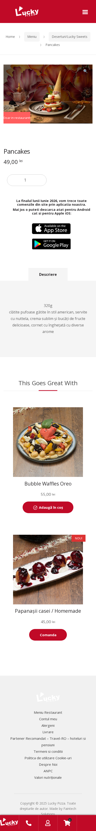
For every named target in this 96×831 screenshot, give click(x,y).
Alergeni (48, 725)
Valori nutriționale (48, 777)
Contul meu (48, 719)
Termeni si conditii (48, 751)
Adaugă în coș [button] (51, 507)
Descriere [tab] (48, 274)
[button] (85, 71)
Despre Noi (48, 764)
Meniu (32, 36)
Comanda (48, 634)
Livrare (48, 732)
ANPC (48, 771)
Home (10, 36)
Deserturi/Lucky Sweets (69, 36)
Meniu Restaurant (48, 712)
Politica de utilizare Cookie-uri (48, 758)
